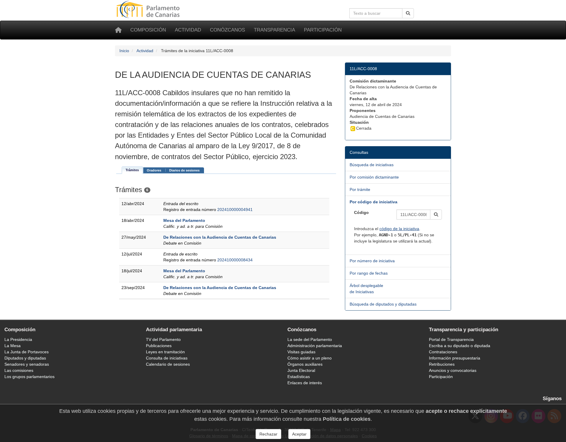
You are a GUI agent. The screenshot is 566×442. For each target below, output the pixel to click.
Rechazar (268, 434)
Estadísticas (298, 376)
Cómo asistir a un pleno (309, 358)
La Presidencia (18, 339)
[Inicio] (118, 30)
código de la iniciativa (399, 228)
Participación (323, 30)
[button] (436, 215)
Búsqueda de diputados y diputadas (383, 304)
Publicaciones (159, 345)
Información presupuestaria (454, 358)
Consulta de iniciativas (166, 358)
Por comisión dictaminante (374, 177)
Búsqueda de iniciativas (372, 164)
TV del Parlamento (163, 339)
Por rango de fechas (369, 273)
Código (361, 212)
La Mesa (12, 345)
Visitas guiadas (301, 351)
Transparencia (274, 30)
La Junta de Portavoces (26, 351)
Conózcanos (227, 30)
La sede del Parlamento (309, 339)
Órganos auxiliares (305, 364)
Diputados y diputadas (25, 358)
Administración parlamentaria (314, 345)
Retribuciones (442, 364)
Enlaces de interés (304, 382)
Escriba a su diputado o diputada (459, 345)
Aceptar (299, 434)
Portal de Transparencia (451, 339)
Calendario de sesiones (168, 364)
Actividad (188, 30)
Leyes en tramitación (165, 351)
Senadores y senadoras (26, 364)
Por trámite (360, 189)
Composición (148, 30)
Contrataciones (443, 351)
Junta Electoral (301, 370)
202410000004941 (235, 209)
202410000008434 (235, 260)
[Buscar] (408, 13)
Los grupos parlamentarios (29, 376)
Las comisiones (18, 370)
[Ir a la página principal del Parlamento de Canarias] (149, 9)
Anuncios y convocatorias (452, 370)
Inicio (124, 50)
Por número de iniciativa (372, 260)
